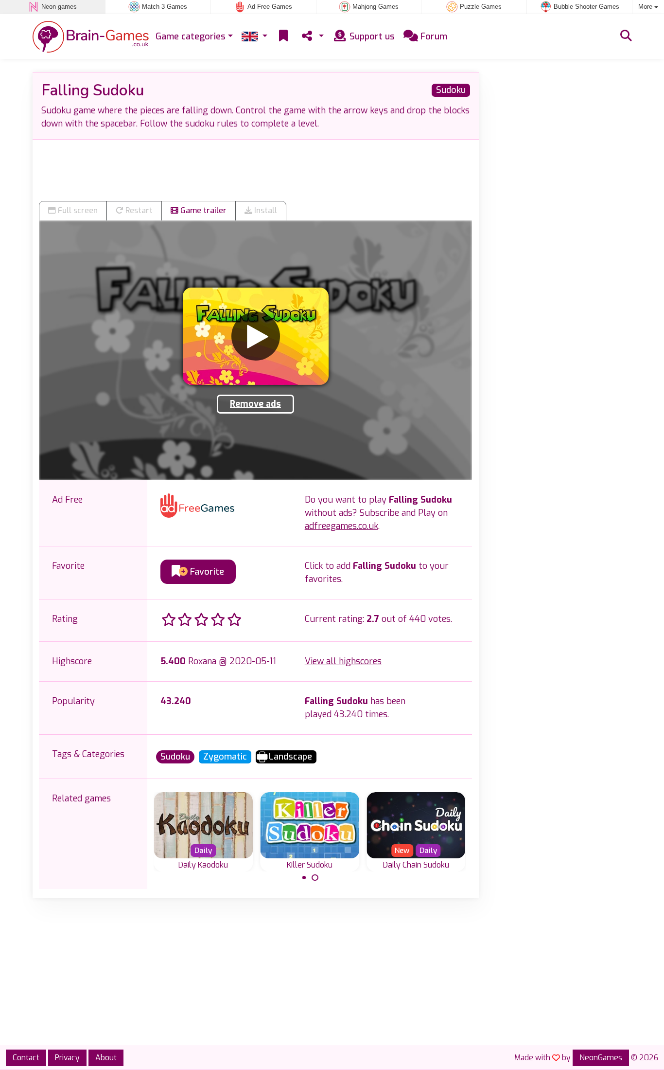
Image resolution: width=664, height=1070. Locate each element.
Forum (432, 36)
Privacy (67, 1057)
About (106, 1057)
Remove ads (255, 404)
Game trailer (202, 210)
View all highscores (343, 661)
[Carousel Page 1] (304, 877)
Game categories (191, 36)
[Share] (311, 37)
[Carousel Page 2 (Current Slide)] (315, 877)
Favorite (206, 572)
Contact (26, 1057)
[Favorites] (283, 37)
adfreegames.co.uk (341, 526)
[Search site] (626, 36)
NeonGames (600, 1057)
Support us (371, 36)
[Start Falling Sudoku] (255, 336)
